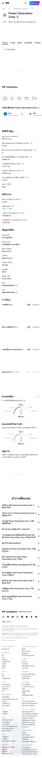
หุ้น (3, 655)
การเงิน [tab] (12, 43)
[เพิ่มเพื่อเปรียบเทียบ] (22, 114)
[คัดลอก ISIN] (17, 285)
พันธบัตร (4, 659)
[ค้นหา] (25, 3)
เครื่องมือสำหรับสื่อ (27, 695)
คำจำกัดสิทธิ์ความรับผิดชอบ (30, 714)
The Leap (25, 668)
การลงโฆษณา (26, 747)
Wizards (4, 749)
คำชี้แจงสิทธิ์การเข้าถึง (28, 720)
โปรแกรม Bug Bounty (28, 724)
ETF (3, 657)
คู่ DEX (4, 666)
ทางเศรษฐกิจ (6, 684)
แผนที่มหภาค (6, 703)
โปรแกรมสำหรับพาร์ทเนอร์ (30, 752)
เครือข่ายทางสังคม (7, 720)
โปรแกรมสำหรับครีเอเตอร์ (10, 726)
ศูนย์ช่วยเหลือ (26, 691)
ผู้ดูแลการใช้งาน (7, 730)
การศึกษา (5, 739)
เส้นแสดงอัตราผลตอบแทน (10, 699)
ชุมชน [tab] (20, 43)
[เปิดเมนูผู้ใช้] (3, 3)
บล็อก (23, 689)
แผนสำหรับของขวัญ (28, 655)
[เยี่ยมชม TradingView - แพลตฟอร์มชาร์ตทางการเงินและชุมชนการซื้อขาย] (10, 87)
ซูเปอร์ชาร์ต (5, 649)
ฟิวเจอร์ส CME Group (28, 674)
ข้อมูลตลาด (25, 653)
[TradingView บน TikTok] (31, 616)
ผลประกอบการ (6, 686)
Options (4, 701)
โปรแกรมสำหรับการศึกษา (29, 754)
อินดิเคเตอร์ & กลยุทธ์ (8, 747)
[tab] (28, 304)
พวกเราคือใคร (26, 684)
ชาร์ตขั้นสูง (25, 739)
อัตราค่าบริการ (26, 651)
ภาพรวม (24, 661)
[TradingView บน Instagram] (17, 616)
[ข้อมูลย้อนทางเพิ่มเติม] (9, 9)
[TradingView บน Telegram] (26, 616)
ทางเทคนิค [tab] (28, 43)
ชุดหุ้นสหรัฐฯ (26, 678)
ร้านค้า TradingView (28, 701)
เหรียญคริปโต (6, 661)
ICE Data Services (23, 626)
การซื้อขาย (5, 737)
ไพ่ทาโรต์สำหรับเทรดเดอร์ (30, 703)
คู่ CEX (4, 663)
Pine (3, 668)
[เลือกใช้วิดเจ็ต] (38, 396)
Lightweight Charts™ (28, 737)
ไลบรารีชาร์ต (26, 735)
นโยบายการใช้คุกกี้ (27, 718)
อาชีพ (23, 693)
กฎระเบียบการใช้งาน (8, 728)
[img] (34, 22)
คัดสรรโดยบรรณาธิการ (9, 741)
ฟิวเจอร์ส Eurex (26, 676)
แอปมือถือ (5, 711)
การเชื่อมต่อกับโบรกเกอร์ (29, 749)
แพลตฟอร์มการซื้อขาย (28, 741)
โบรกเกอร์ (25, 663)
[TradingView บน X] (3, 616)
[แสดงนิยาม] (18, 136)
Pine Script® (6, 705)
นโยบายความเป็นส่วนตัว (29, 716)
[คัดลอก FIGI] (16, 292)
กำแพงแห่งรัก (6, 722)
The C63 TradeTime (28, 705)
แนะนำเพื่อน (5, 724)
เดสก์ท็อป (5, 714)
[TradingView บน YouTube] (12, 616)
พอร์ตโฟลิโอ (5, 697)
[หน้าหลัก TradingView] (7, 3)
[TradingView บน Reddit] (36, 616)
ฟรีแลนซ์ (4, 751)
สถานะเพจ (25, 727)
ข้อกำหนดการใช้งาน (28, 711)
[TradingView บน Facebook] (8, 616)
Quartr (25, 637)
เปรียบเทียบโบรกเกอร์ (28, 666)
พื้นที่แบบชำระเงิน (7, 753)
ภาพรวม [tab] (5, 43)
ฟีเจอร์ (24, 649)
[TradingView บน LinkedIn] (22, 616)
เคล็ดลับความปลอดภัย (28, 722)
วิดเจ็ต (24, 733)
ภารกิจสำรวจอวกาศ (28, 686)
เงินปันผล (5, 689)
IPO (3, 691)
